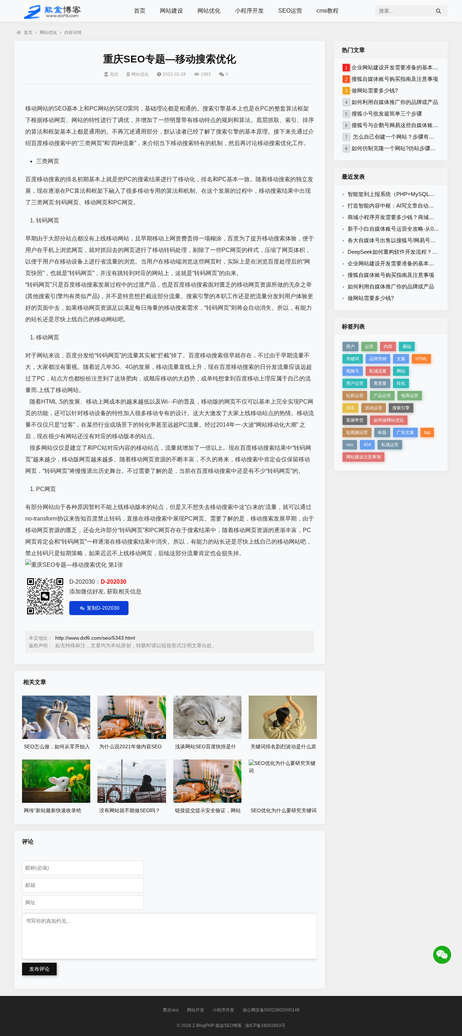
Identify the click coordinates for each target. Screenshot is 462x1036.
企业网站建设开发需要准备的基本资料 (398, 67)
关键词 (352, 358)
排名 (350, 407)
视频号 (352, 371)
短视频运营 (357, 432)
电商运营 (409, 395)
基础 (406, 346)
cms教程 (328, 11)
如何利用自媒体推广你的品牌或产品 (395, 102)
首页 (139, 11)
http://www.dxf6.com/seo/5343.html (95, 638)
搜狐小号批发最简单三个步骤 (387, 113)
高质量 (380, 383)
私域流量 (378, 371)
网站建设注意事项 (363, 457)
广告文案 (405, 432)
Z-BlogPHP (203, 1025)
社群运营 (354, 395)
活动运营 (373, 407)
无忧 (114, 74)
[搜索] (439, 10)
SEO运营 (290, 11)
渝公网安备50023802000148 (271, 1010)
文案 (401, 358)
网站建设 (171, 11)
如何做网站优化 (389, 420)
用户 (350, 346)
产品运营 (382, 395)
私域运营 (389, 444)
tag (427, 432)
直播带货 (354, 420)
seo (349, 444)
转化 (401, 383)
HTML (421, 358)
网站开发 (195, 1010)
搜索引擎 (401, 407)
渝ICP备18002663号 (265, 1025)
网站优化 (209, 11)
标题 (382, 432)
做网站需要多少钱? (375, 90)
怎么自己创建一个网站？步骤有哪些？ (398, 137)
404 (367, 444)
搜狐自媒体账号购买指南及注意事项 (395, 79)
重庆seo (171, 1010)
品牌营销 (378, 358)
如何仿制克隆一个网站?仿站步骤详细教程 (402, 148)
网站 (401, 371)
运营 (369, 346)
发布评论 (39, 969)
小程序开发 (249, 11)
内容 (388, 346)
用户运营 (354, 383)
